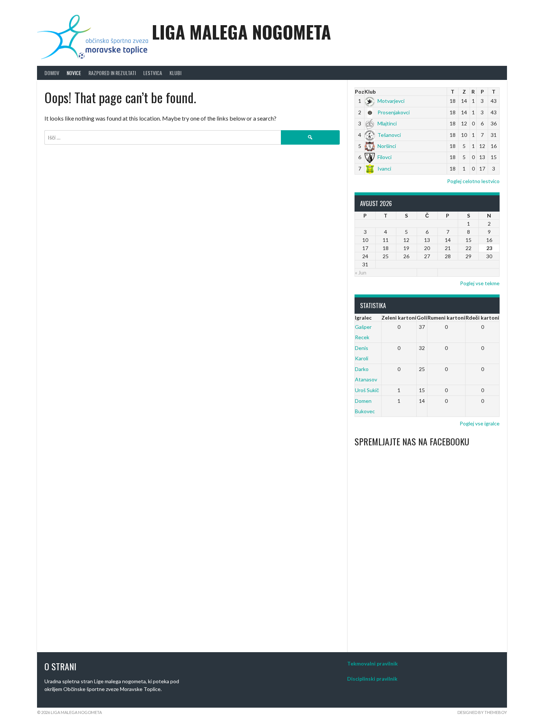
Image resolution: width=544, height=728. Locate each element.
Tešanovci (389, 135)
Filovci (384, 157)
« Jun (360, 272)
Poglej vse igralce (480, 423)
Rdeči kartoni (482, 317)
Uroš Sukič (367, 390)
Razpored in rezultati (112, 73)
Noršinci (386, 146)
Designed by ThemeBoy (482, 712)
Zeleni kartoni (399, 317)
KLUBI (175, 73)
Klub (370, 91)
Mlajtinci (387, 123)
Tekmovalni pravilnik (372, 663)
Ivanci (384, 168)
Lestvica (152, 73)
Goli (422, 317)
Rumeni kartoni (446, 317)
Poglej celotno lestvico (473, 181)
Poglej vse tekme (480, 283)
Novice (74, 73)
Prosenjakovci (393, 112)
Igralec (363, 317)
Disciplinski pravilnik (372, 678)
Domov (51, 73)
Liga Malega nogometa (241, 31)
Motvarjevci (390, 101)
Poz (359, 91)
